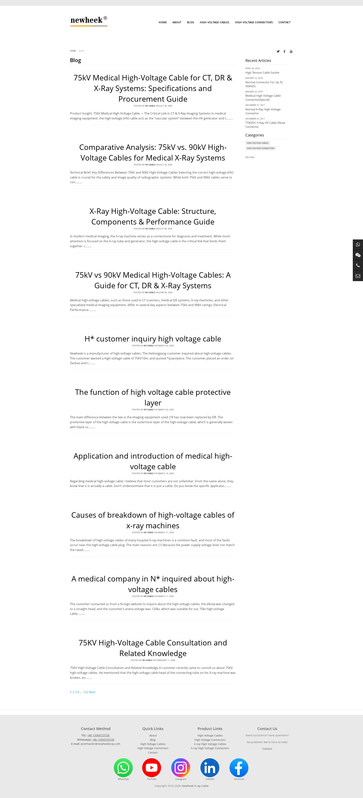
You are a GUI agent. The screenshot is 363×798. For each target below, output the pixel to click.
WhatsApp (123, 779)
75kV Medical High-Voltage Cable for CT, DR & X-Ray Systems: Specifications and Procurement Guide (153, 88)
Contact (284, 22)
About (176, 22)
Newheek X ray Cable (195, 786)
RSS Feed (249, 157)
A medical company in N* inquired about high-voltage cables (152, 583)
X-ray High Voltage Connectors (210, 748)
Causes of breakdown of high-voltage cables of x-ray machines (152, 520)
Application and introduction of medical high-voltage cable (153, 460)
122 (85, 692)
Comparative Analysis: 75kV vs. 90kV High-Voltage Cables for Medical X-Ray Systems (153, 152)
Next (92, 692)
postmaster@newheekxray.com (100, 744)
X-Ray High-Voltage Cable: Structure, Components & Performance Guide (153, 216)
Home (163, 22)
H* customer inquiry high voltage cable (153, 338)
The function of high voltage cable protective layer (153, 397)
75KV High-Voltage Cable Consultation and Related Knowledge (153, 647)
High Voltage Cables (214, 22)
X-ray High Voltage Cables (210, 744)
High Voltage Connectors (254, 22)
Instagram (180, 779)
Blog (190, 22)
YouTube (151, 779)
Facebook (239, 779)
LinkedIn (210, 779)
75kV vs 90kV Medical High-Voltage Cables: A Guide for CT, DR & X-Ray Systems (153, 280)
